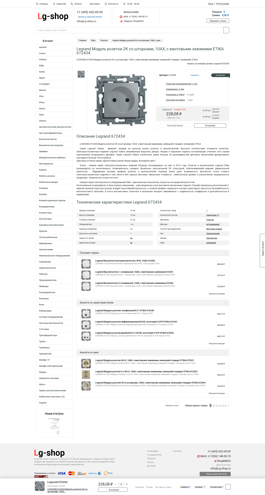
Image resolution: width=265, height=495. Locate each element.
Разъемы (44, 298)
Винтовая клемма (214, 229)
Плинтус (43, 274)
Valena (42, 121)
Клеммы (43, 188)
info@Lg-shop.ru (220, 468)
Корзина (198, 487)
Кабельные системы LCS (52, 396)
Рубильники (45, 311)
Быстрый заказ (175, 125)
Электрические (212, 233)
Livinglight (44, 84)
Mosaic (42, 90)
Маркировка (45, 243)
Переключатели (47, 268)
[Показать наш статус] (54, 426)
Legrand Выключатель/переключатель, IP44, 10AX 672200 (125, 260)
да (131, 238)
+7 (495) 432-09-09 (89, 12)
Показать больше (217, 294)
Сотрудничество (154, 455)
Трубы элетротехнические (52, 390)
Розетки (104, 40)
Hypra (42, 78)
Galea (42, 71)
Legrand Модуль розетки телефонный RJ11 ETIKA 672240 (124, 310)
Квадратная (211, 238)
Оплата (78, 4)
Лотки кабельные (48, 237)
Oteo (41, 96)
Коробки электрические (51, 225)
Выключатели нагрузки (51, 145)
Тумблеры (44, 347)
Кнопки (43, 194)
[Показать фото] (81, 74)
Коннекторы (45, 212)
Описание (139, 487)
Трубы (42, 341)
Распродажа (152, 451)
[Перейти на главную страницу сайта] (53, 17)
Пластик (210, 220)
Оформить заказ (217, 21)
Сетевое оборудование (51, 317)
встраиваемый (212, 224)
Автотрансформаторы (50, 133)
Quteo (42, 108)
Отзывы (149, 487)
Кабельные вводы (48, 182)
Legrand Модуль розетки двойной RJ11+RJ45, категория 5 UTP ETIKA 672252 (134, 333)
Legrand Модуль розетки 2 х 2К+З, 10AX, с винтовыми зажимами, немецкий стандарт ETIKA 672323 (146, 371)
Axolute (43, 47)
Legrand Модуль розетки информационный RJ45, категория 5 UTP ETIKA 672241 (136, 321)
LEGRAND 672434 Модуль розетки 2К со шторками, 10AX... (67, 490)
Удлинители (45, 353)
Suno (41, 114)
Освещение (45, 262)
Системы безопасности (51, 323)
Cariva (42, 53)
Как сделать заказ (163, 487)
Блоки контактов (48, 139)
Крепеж (43, 231)
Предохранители (47, 280)
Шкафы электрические (51, 366)
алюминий (211, 243)
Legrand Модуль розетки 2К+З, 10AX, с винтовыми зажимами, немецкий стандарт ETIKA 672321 (144, 360)
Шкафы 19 (44, 360)
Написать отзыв (171, 406)
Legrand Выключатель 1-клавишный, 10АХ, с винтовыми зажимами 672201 (134, 272)
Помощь (43, 4)
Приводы (44, 286)
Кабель (43, 170)
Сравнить (184, 487)
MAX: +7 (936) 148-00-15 (135, 16)
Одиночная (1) (212, 215)
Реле (41, 304)
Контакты (113, 4)
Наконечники (46, 249)
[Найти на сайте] (226, 30)
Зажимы (43, 151)
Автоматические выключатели (55, 127)
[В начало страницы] (228, 486)
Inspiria (42, 403)
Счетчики (44, 329)
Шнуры (42, 372)
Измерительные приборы (52, 157)
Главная (82, 40)
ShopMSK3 (223, 461)
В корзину (210, 125)
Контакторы (45, 219)
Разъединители (47, 292)
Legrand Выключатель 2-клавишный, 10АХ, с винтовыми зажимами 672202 (134, 283)
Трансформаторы (48, 335)
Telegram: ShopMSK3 (133, 21)
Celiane (43, 59)
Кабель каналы (47, 176)
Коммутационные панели (52, 200)
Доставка (94, 4)
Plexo (42, 102)
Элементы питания (49, 378)
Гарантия (61, 4)
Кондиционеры (47, 206)
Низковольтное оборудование (54, 255)
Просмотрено (216, 487)
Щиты (42, 384)
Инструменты (46, 163)
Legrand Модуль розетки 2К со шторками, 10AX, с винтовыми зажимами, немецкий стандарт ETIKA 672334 (150, 382)
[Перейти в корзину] (209, 14)
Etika (41, 65)
